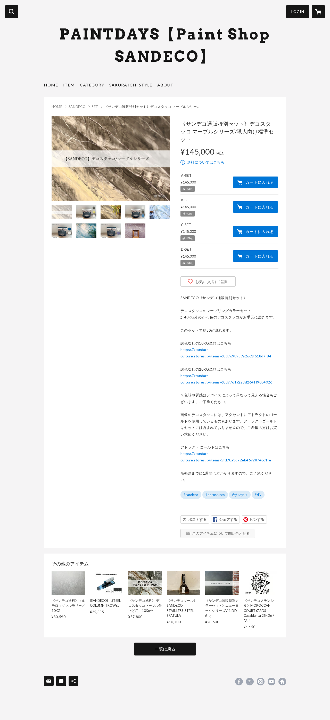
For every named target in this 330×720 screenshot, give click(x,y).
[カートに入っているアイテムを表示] (318, 11)
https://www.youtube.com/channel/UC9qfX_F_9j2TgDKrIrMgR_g (271, 681)
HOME (51, 84)
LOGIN (297, 11)
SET (95, 107)
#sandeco (191, 495)
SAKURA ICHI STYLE (130, 84)
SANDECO (77, 107)
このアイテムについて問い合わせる (221, 533)
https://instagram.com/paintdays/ (261, 681)
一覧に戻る (165, 648)
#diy (258, 495)
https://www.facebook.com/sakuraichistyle (239, 681)
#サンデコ (240, 495)
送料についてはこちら (205, 162)
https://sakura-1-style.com (282, 681)
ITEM (69, 84)
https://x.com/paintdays (250, 681)
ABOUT (165, 84)
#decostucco (215, 495)
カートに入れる (259, 182)
